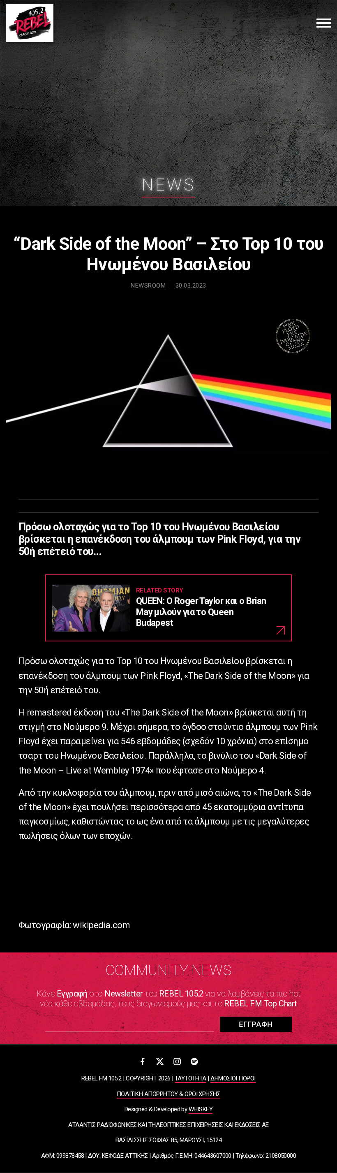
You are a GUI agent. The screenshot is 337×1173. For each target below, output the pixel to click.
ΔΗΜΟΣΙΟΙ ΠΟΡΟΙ (232, 1078)
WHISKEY (200, 1109)
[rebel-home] (29, 23)
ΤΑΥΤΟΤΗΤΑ (190, 1078)
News (169, 185)
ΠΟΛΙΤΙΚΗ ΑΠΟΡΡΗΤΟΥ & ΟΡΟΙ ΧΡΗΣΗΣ (168, 1094)
